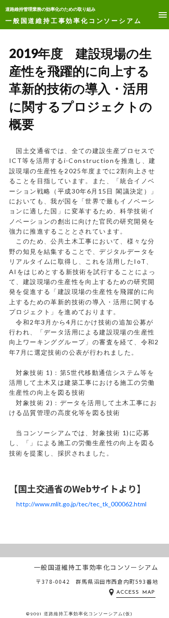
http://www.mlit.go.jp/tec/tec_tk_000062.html (81, 504)
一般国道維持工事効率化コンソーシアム (73, 20)
